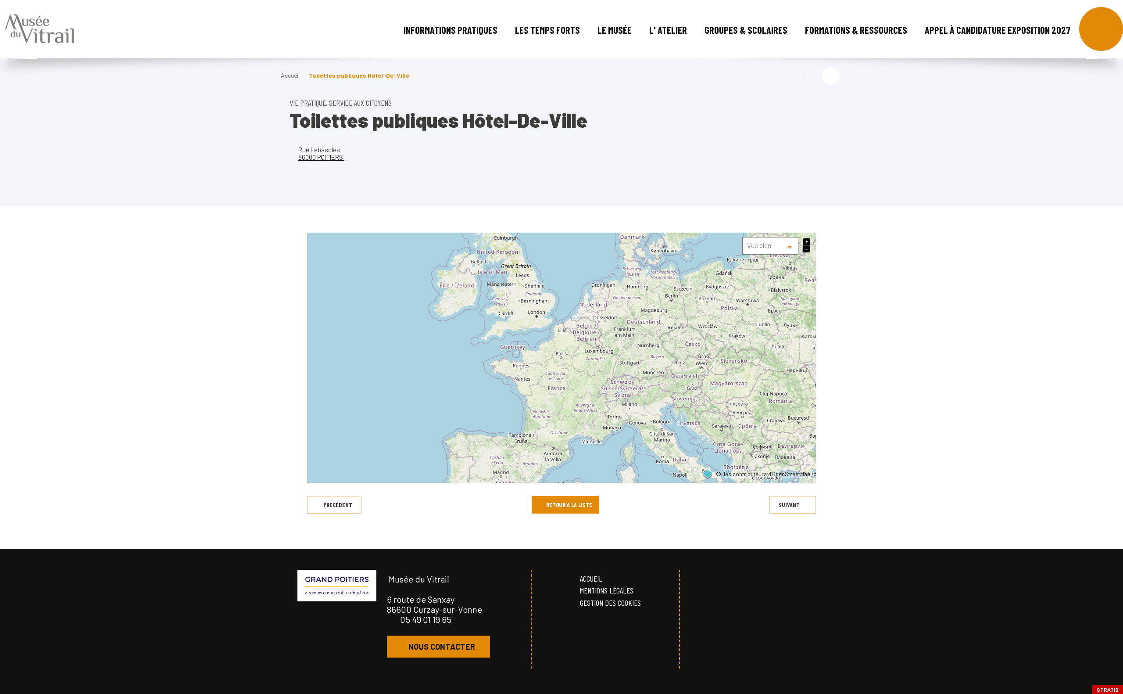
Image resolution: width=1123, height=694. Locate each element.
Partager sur (831, 76)
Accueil (290, 75)
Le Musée (614, 30)
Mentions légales (606, 590)
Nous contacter (441, 646)
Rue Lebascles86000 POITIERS (321, 153)
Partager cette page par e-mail (813, 76)
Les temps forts (547, 30)
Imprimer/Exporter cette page (777, 76)
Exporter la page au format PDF (795, 76)
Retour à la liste (569, 504)
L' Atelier (668, 30)
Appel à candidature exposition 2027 (997, 30)
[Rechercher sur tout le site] (1101, 29)
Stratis (1108, 690)
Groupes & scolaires (746, 30)
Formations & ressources (856, 30)
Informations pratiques (450, 30)
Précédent (337, 504)
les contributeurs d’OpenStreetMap (767, 474)
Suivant (789, 504)
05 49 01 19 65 (425, 619)
